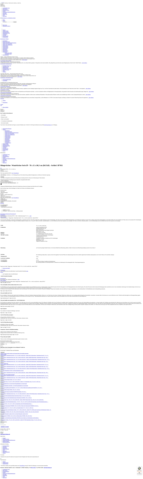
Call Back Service (6, 439)
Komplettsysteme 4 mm (7, 68)
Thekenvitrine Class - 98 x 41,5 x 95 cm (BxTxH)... (34, 399)
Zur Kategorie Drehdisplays (5, 86)
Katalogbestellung (6, 10)
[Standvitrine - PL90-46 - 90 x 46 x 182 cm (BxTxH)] (10, 411)
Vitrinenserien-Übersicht (7, 128)
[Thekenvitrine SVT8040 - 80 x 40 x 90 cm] (8, 415)
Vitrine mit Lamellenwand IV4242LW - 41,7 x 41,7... (32, 387)
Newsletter (4, 13)
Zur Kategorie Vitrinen (4, 38)
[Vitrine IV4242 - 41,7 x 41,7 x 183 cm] (3, 379)
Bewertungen (13, 213)
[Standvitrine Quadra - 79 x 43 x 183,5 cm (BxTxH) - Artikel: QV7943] (13, 419)
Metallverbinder (5, 67)
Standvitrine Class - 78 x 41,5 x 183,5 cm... (33, 381)
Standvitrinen (5, 40)
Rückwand (2, 181)
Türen (4, 70)
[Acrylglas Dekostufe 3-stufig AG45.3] (7, 413)
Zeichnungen (8, 213)
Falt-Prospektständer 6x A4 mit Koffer (21, 385)
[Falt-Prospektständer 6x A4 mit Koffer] (7, 385)
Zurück (1, 272)
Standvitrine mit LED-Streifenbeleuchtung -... (40, 401)
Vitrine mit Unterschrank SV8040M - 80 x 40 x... (30, 405)
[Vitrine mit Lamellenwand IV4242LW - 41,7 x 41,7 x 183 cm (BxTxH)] (11, 387)
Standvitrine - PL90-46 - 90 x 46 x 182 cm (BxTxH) (29, 411)
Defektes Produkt (6, 441)
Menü (4, 19)
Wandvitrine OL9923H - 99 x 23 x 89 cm (24, 397)
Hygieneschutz (5, 149)
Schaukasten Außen (8, 52)
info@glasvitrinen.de (48, 124)
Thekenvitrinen (5, 45)
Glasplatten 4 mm (6, 69)
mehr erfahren (24, 59)
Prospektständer (5, 148)
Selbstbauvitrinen (6, 144)
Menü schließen (5, 107)
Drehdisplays (5, 146)
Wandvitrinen (5, 48)
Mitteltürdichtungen (3, 182)
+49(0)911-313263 (4, 426)
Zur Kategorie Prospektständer (5, 92)
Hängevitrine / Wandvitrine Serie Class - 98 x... (40, 357)
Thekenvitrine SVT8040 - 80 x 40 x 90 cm (24, 415)
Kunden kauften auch (10, 353)
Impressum (5, 16)
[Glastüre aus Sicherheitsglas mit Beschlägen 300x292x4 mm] (11, 417)
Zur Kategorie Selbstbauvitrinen (6, 63)
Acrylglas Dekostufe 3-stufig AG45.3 (21, 413)
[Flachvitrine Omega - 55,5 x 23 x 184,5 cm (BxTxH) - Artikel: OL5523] (7, 395)
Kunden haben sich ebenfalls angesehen (21, 353)
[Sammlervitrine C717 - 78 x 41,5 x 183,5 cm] (8, 407)
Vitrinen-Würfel (5, 143)
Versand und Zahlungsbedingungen (9, 12)
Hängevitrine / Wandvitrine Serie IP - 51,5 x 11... (40, 355)
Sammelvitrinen (5, 50)
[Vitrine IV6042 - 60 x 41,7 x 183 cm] (3, 389)
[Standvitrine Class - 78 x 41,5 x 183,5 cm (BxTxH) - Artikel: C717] (12, 381)
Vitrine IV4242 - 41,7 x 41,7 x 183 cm (14, 379)
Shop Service (5, 9)
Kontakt (4, 11)
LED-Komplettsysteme (7, 79)
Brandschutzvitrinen (6, 41)
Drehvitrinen (5, 49)
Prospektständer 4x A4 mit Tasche (21, 383)
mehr (30, 215)
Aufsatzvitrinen (5, 47)
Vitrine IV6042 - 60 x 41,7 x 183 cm (13, 389)
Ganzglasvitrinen (6, 54)
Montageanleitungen (6, 442)
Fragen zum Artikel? (6, 268)
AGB (4, 15)
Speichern (2, 352)
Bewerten (2, 203)
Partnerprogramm (6, 448)
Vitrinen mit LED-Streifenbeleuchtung (9, 42)
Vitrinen (4, 129)
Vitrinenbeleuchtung (6, 145)
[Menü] (141, 467)
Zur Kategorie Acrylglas (4, 89)
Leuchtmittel (5, 80)
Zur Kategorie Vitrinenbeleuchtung (6, 77)
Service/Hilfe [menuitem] (7, 11)
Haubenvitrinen (5, 46)
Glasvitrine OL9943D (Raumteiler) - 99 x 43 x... (17, 391)
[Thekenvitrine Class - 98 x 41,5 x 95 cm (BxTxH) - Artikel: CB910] (12, 399)
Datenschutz (5, 14)
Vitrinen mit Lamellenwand (7, 44)
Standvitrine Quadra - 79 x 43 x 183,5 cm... (34, 419)
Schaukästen (5, 51)
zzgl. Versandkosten (15, 173)
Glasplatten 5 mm (6, 66)
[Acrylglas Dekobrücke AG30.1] (6, 370)
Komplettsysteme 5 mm (7, 65)
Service (4, 150)
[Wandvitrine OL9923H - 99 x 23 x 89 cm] (8, 397)
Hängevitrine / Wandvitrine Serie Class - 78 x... (40, 361)
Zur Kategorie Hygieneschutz (5, 95)
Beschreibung (2, 213)
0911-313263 (33, 467)
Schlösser (4, 71)
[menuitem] (73, 8)
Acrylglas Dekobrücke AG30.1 (18, 370)
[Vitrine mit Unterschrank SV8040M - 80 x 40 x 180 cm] (10, 405)
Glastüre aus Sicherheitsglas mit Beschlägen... (31, 417)
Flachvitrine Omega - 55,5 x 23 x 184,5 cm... (23, 395)
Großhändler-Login (6, 154)
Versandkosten (22, 465)
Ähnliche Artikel (3, 353)
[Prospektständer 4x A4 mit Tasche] (7, 383)
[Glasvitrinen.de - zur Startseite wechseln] (7, 17)
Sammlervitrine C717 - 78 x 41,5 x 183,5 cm (25, 407)
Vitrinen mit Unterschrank (7, 43)
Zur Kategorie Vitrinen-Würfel (5, 60)
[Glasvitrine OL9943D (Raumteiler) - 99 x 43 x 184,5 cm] (4, 391)
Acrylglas (4, 147)
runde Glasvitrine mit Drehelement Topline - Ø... (42, 409)
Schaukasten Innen (8, 53)
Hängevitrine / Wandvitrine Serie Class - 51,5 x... (41, 359)
